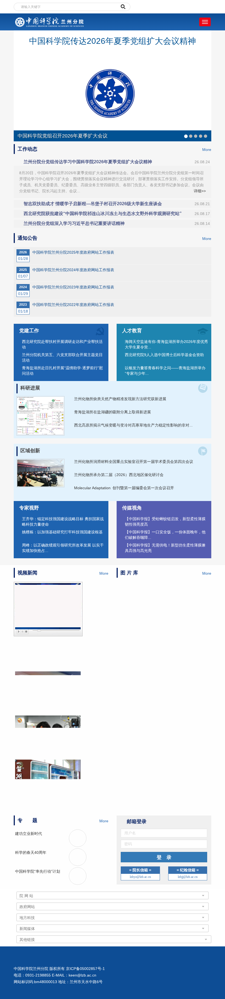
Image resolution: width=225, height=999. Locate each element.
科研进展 (30, 388)
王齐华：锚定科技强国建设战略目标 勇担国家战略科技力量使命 (63, 521)
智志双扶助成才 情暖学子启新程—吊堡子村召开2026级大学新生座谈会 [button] (117, 203)
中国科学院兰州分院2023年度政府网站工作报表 (73, 287)
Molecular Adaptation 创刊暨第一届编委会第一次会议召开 (124, 488)
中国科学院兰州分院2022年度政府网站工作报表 (73, 304)
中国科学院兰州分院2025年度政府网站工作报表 (73, 252)
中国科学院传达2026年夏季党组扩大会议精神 (112, 40)
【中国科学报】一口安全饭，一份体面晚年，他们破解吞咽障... (165, 535)
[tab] (112, 162)
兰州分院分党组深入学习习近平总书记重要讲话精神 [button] (117, 223)
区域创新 (30, 450)
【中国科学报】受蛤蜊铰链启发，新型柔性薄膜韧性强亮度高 (165, 521)
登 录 (164, 857)
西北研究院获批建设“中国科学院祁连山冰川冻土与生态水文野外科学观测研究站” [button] (117, 213)
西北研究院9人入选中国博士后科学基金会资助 (164, 355)
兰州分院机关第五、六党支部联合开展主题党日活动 (62, 357)
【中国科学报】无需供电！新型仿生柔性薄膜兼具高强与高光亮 (165, 548)
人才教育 (132, 330)
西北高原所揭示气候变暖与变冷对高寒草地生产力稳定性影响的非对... (133, 425)
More (206, 149)
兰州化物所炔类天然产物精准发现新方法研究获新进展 (120, 399)
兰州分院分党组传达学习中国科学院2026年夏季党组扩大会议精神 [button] (117, 161)
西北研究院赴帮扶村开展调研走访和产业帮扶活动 (62, 344)
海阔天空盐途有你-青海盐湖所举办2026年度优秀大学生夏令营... (166, 344)
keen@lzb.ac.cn (82, 975)
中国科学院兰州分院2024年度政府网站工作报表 (73, 270)
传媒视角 (132, 508)
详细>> (200, 191)
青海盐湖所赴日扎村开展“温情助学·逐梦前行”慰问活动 (62, 371)
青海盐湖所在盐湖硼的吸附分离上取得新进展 (112, 412)
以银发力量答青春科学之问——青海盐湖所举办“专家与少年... (165, 371)
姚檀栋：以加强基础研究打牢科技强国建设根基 (62, 532)
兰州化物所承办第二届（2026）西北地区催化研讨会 (119, 475)
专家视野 (29, 508)
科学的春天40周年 (30, 852)
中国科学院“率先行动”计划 (37, 871)
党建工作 (29, 330)
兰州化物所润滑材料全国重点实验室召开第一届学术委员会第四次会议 (133, 461)
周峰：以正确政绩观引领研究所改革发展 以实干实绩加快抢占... (63, 548)
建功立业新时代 (28, 833)
